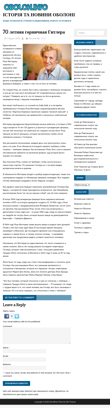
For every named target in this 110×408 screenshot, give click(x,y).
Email (5, 356)
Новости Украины (82, 213)
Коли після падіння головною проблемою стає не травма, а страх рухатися (88, 64)
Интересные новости (84, 199)
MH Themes (71, 401)
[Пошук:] (90, 33)
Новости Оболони (82, 208)
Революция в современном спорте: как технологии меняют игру (86, 125)
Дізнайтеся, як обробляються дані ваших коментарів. (35, 392)
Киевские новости (82, 203)
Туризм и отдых (81, 232)
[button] (6, 317)
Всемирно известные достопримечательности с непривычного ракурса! (86, 158)
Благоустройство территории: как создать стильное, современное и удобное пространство (90, 53)
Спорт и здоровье (82, 222)
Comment (7, 326)
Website (7, 364)
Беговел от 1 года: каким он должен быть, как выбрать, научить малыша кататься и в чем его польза (90, 91)
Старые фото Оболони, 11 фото (89, 168)
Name (6, 347)
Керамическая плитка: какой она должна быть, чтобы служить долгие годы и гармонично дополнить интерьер (89, 76)
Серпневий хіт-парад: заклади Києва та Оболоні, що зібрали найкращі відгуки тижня (88, 104)
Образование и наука (84, 218)
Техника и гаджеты (83, 227)
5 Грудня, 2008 (13, 38)
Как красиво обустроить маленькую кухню (88, 146)
